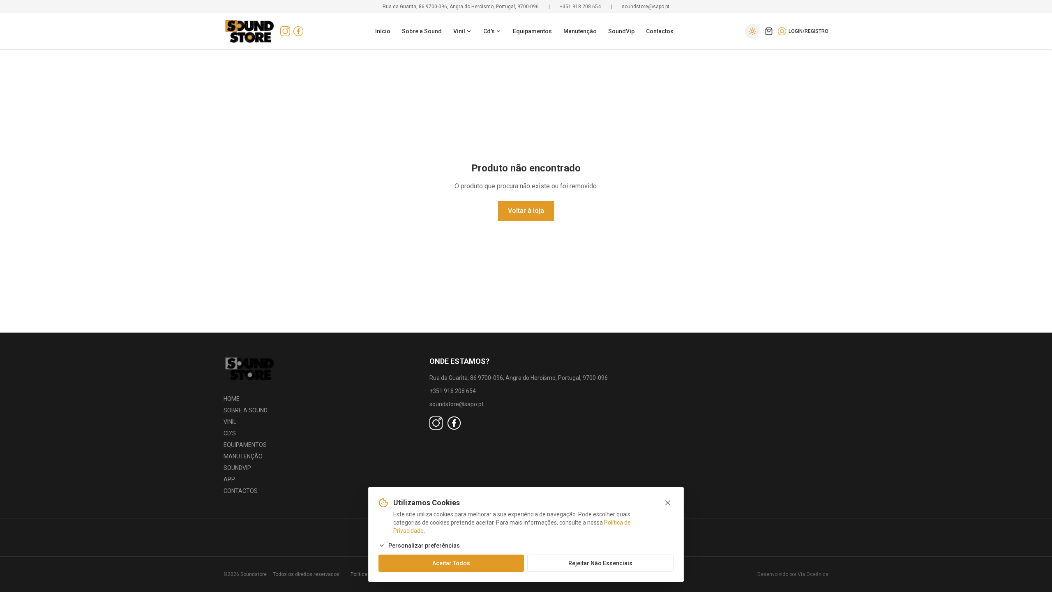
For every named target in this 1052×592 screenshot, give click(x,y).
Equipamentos (532, 31)
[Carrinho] (768, 31)
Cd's (489, 31)
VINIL (230, 422)
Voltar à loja (526, 211)
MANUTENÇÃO (243, 456)
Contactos (660, 31)
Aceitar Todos (451, 563)
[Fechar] (668, 503)
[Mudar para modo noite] (752, 31)
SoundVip (621, 31)
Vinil (459, 31)
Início (382, 31)
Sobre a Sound (422, 31)
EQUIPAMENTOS (245, 445)
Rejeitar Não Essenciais (600, 563)
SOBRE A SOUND (246, 410)
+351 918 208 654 (580, 6)
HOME (232, 398)
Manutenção (580, 31)
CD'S (230, 433)
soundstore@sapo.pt (645, 6)
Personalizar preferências (424, 545)
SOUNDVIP (237, 468)
